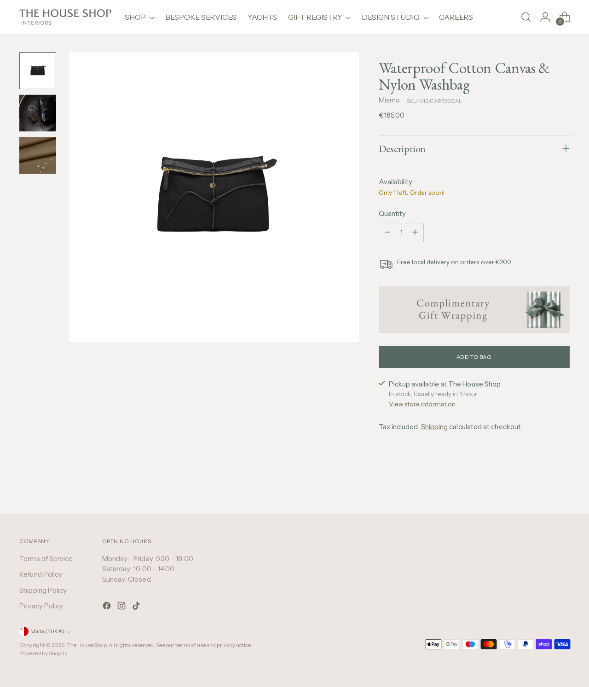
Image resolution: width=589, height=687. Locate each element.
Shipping (434, 426)
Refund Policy (40, 574)
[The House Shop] (65, 17)
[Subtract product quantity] (387, 232)
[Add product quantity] (415, 232)
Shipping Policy (43, 590)
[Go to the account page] (545, 17)
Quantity (392, 213)
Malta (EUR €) (47, 631)
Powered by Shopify (43, 653)
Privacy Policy (41, 606)
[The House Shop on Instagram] (122, 607)
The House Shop (86, 645)
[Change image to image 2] (37, 113)
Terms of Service (46, 558)
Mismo (389, 100)
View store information (422, 404)
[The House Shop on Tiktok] (137, 607)
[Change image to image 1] (37, 70)
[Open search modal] (526, 17)
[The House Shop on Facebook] (107, 607)
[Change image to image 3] (37, 155)
